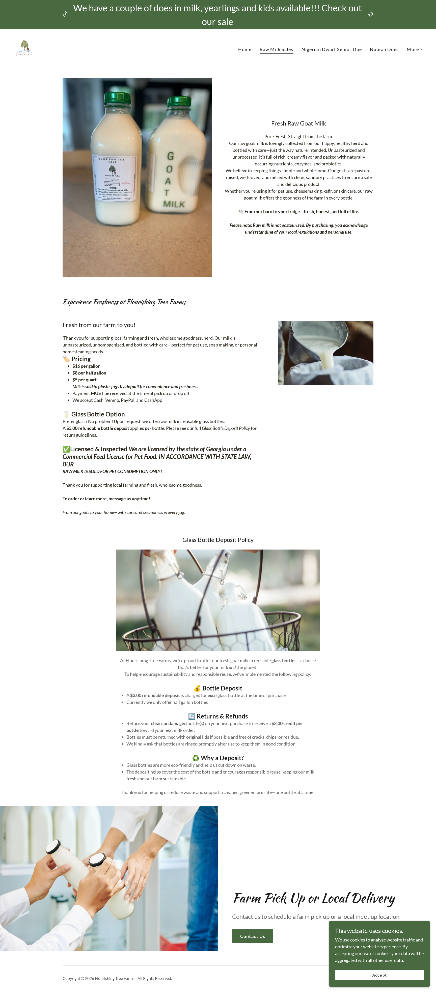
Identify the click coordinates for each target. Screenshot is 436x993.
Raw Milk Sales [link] (276, 49)
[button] (415, 49)
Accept (379, 975)
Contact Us (252, 936)
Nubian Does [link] (384, 49)
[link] (25, 48)
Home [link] (245, 49)
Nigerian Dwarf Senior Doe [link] (332, 49)
